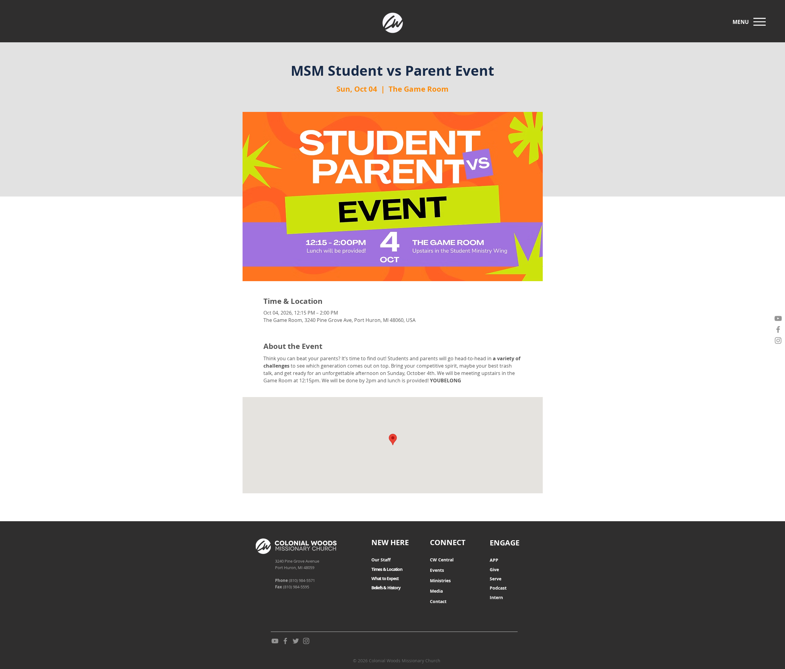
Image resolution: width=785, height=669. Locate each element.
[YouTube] (778, 318)
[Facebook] (778, 329)
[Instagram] (778, 340)
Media (436, 591)
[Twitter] (296, 641)
